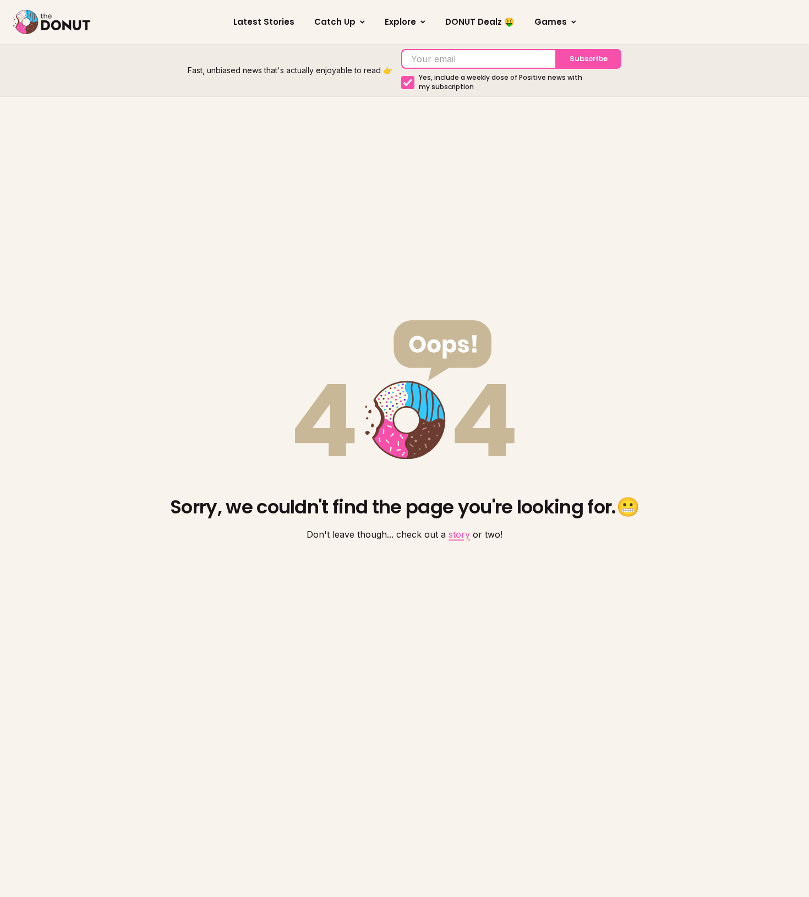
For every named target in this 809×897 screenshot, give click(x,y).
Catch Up (335, 22)
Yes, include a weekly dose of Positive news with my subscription (500, 82)
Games (550, 22)
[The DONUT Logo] (51, 22)
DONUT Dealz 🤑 (480, 22)
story (459, 534)
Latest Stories (263, 22)
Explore (400, 22)
